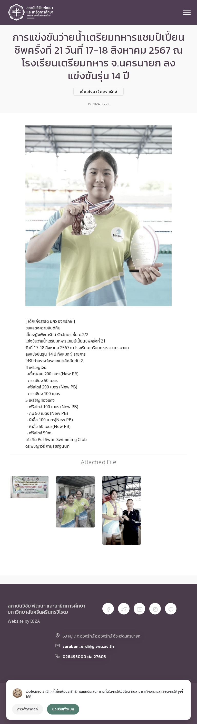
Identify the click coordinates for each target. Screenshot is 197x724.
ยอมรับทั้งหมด (63, 709)
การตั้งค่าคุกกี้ (27, 709)
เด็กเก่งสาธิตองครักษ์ (98, 91)
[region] (98, 700)
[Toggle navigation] (187, 12)
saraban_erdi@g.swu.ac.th (88, 646)
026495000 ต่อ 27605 (84, 656)
